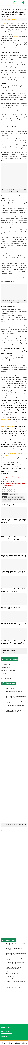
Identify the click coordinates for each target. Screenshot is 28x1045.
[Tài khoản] (23, 2)
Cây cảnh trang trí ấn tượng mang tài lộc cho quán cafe (15, 982)
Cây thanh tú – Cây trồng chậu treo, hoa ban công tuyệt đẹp (15, 977)
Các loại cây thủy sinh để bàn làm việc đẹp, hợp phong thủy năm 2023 (15, 986)
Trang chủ (3, 7)
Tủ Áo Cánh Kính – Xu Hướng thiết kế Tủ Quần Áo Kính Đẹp (15, 687)
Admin (13, 19)
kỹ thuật (16, 36)
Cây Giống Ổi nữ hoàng (9, 481)
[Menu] (2, 2)
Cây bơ (3, 23)
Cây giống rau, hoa (6, 667)
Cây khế (5, 487)
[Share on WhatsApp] (2, 490)
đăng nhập (10, 652)
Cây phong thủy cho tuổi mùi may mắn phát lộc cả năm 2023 (15, 706)
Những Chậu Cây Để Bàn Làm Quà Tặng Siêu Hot (16, 701)
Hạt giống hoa (8, 501)
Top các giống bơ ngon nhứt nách (11, 476)
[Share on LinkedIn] (14, 490)
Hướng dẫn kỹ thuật (11, 7)
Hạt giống (3, 673)
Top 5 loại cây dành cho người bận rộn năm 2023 (15, 692)
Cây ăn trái (4, 662)
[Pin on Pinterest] (12, 490)
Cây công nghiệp (5, 664)
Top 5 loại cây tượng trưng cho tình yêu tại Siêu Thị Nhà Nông (16, 697)
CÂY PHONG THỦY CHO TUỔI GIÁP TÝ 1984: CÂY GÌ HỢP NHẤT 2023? (16, 972)
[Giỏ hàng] (26, 2)
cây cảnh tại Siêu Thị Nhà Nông (14, 499)
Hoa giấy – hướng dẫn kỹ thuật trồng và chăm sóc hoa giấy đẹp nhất (15, 711)
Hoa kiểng (3, 675)
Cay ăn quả (10, 497)
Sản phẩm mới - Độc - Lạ (7, 678)
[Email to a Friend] (9, 490)
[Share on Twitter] (7, 490)
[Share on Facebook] (5, 490)
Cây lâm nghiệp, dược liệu (8, 670)
